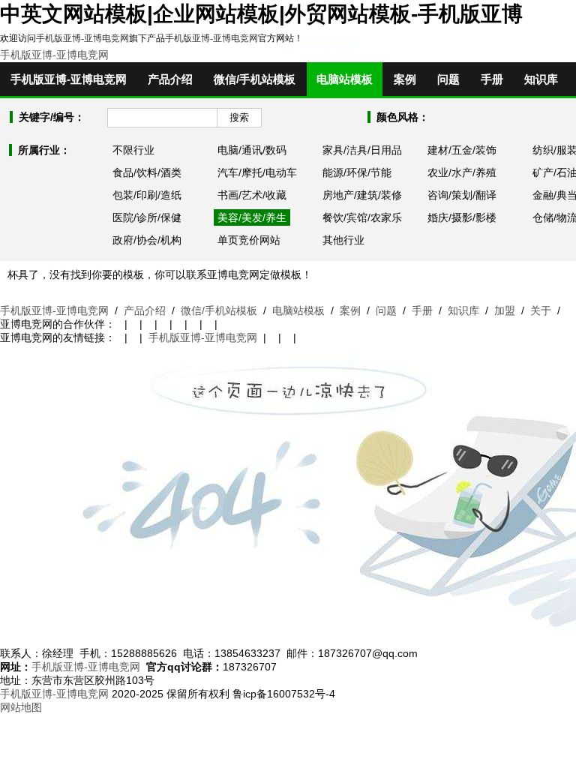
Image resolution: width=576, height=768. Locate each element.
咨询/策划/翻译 (462, 195)
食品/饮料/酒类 (147, 172)
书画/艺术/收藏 (252, 195)
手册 (492, 79)
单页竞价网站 (249, 240)
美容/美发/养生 (252, 218)
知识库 (541, 79)
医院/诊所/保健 (147, 218)
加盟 (504, 310)
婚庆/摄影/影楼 (462, 218)
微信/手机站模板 (255, 79)
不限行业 (133, 150)
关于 (540, 310)
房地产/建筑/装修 (362, 195)
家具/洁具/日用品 (362, 150)
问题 (448, 79)
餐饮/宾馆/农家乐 (362, 218)
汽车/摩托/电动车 (257, 172)
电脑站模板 (344, 79)
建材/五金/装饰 (462, 150)
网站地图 (21, 707)
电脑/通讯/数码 (252, 150)
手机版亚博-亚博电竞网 (82, 38)
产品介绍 (170, 79)
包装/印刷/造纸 (147, 195)
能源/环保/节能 (357, 172)
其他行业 (343, 240)
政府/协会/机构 (147, 240)
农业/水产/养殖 (462, 172)
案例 (405, 79)
